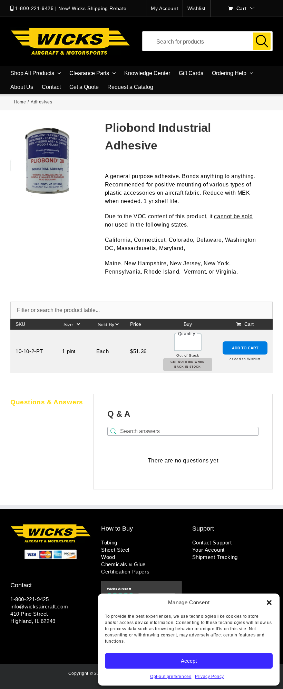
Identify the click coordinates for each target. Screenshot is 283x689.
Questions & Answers (46, 402)
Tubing (109, 542)
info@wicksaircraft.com (39, 606)
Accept (189, 661)
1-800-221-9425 (34, 8)
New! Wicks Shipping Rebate (92, 8)
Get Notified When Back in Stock (187, 364)
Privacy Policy (209, 676)
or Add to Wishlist (245, 359)
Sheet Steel (115, 550)
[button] (269, 602)
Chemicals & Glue (123, 564)
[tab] (48, 402)
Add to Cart (245, 348)
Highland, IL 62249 (33, 621)
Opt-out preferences (170, 676)
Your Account (208, 550)
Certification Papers (125, 572)
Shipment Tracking (215, 557)
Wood (108, 557)
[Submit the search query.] (262, 41)
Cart (249, 324)
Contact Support (212, 542)
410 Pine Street (29, 614)
